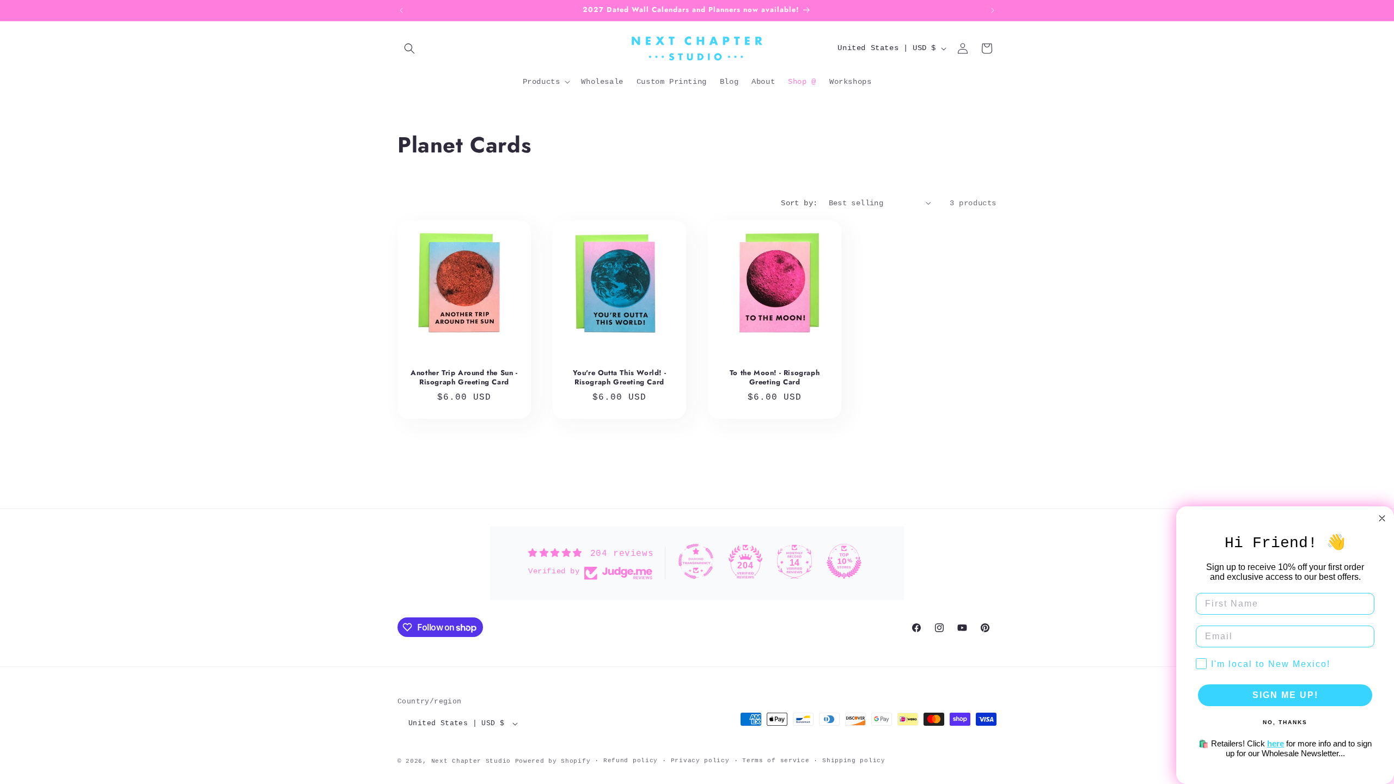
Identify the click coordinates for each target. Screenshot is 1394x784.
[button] (409, 48)
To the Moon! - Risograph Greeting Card (775, 378)
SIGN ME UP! (1285, 695)
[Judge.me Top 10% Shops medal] (844, 561)
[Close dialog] (1382, 518)
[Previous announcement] (401, 10)
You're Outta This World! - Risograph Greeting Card (620, 378)
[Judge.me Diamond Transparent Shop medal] (695, 561)
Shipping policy (853, 760)
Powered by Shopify (553, 761)
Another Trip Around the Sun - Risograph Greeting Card (464, 378)
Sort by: (799, 203)
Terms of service (775, 760)
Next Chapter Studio (471, 761)
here (1275, 743)
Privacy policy (700, 760)
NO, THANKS (1285, 722)
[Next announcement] (993, 10)
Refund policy (630, 760)
